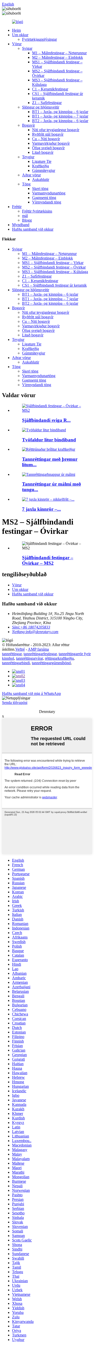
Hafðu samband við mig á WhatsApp (31, 693)
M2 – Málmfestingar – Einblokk (57, 57)
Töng (26, 184)
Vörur (17, 44)
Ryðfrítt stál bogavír (47, 134)
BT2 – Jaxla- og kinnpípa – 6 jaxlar (60, 121)
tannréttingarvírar (29, 658)
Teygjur (28, 157)
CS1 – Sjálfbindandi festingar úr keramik (54, 285)
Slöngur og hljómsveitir (40, 107)
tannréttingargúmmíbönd (51, 663)
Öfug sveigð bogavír (48, 148)
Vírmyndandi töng (46, 202)
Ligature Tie (41, 161)
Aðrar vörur (31, 175)
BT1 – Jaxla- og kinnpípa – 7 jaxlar (60, 116)
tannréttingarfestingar (40, 654)
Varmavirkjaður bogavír (51, 143)
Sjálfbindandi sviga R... (46, 420)
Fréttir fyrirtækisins (37, 211)
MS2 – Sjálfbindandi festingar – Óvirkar (54, 267)
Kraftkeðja (40, 166)
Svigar (27, 48)
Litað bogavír (42, 152)
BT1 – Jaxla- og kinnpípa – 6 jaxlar (60, 112)
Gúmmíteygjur (43, 170)
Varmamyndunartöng (48, 193)
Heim (16, 30)
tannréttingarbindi (16, 663)
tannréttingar (12, 654)
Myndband (20, 225)
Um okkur (20, 35)
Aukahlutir (40, 179)
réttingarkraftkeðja (59, 658)
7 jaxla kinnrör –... (41, 509)
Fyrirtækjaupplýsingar (39, 39)
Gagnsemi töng (44, 197)
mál (25, 216)
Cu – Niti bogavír (46, 139)
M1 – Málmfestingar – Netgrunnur (59, 53)
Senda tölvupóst (14, 702)
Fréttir (17, 206)
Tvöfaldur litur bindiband (49, 439)
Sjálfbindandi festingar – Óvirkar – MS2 (47, 560)
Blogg (27, 220)
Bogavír (28, 125)
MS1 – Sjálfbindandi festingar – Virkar (52, 263)
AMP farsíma (38, 649)
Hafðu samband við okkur (32, 229)
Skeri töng (40, 188)
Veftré (20, 649)
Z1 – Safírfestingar (47, 102)
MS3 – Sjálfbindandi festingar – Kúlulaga (55, 272)
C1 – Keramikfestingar (50, 89)
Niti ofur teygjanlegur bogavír (55, 130)
